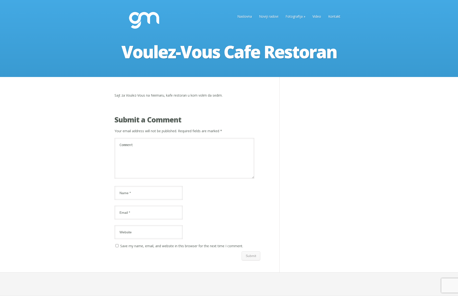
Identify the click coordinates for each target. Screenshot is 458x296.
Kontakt (334, 16)
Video (316, 16)
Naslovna (244, 16)
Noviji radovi (268, 16)
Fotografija (295, 16)
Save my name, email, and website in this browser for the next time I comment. (181, 246)
